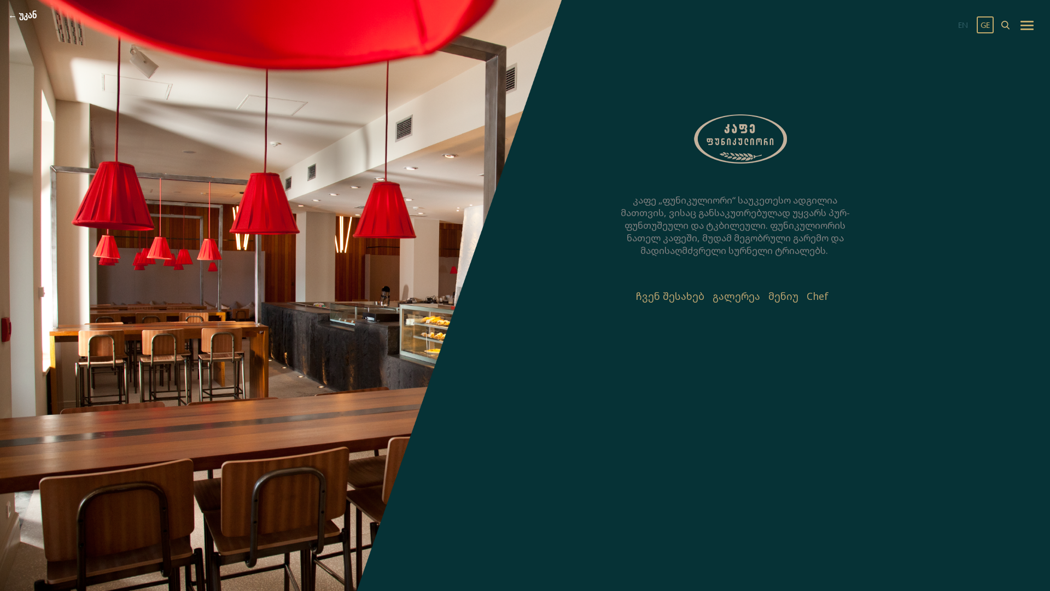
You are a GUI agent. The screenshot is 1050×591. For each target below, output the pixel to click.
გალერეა (736, 296)
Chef (818, 296)
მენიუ (783, 296)
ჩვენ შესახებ (670, 296)
